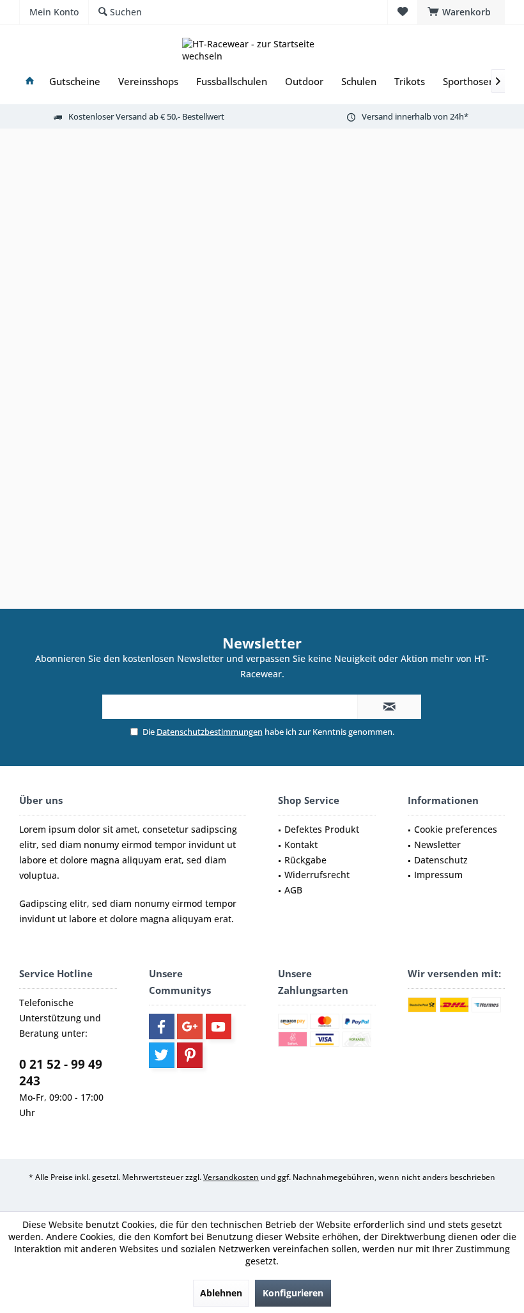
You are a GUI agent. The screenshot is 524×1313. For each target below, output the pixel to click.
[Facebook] (161, 1026)
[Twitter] (161, 1055)
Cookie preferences (455, 829)
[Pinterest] (190, 1055)
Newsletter (437, 844)
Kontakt (301, 844)
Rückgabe (305, 860)
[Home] (29, 81)
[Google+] (190, 1026)
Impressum (438, 875)
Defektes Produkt (321, 829)
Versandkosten (231, 1177)
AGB (293, 890)
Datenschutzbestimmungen (210, 731)
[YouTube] (218, 1026)
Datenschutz (441, 860)
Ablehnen (221, 1293)
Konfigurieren (293, 1293)
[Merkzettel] (402, 12)
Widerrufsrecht (317, 875)
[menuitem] (461, 12)
